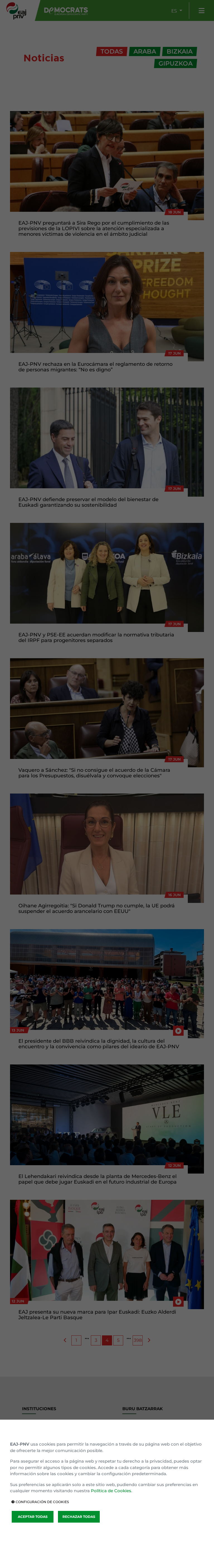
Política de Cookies (111, 1490)
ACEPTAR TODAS (33, 1517)
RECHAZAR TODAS (78, 1517)
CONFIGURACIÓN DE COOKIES (42, 1502)
